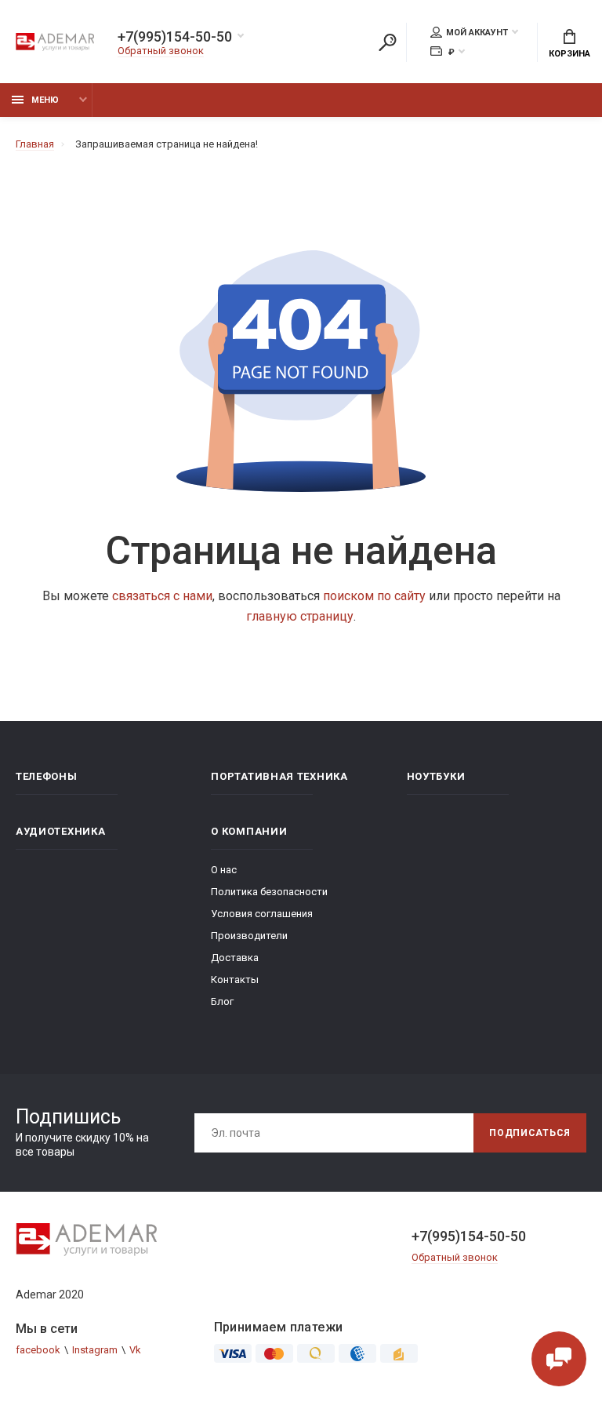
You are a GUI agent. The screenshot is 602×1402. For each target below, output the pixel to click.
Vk (135, 1350)
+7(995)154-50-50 (175, 37)
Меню (45, 100)
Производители (249, 935)
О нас (224, 870)
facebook (38, 1350)
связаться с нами (162, 595)
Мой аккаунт (477, 32)
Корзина (569, 54)
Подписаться (530, 1132)
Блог (222, 1001)
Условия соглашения (262, 913)
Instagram (95, 1350)
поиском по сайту (374, 595)
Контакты (235, 979)
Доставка (235, 957)
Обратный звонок (161, 50)
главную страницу (300, 616)
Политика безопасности (269, 892)
